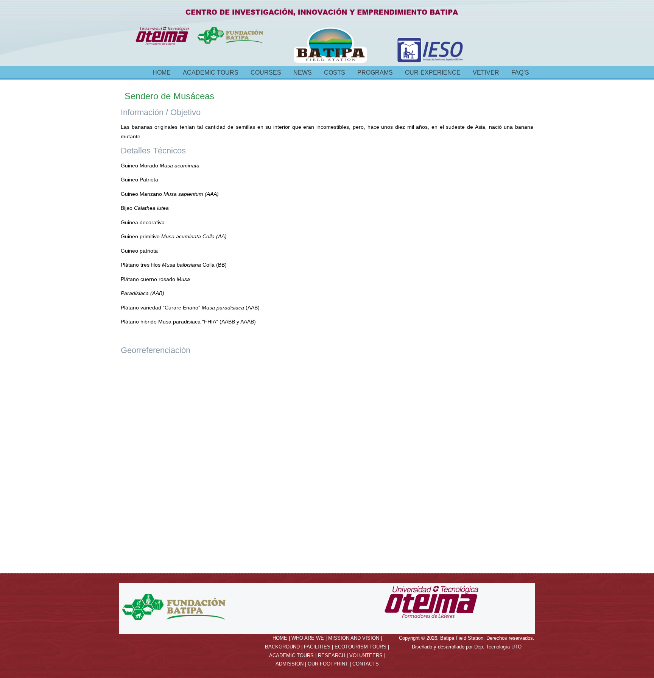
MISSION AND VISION (353, 638)
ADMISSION (290, 664)
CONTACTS (365, 664)
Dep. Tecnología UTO (498, 647)
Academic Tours (210, 72)
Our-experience (433, 72)
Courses (266, 72)
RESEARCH (331, 655)
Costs (334, 72)
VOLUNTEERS (366, 655)
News (302, 72)
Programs (375, 72)
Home (162, 72)
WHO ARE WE (307, 638)
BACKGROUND (282, 647)
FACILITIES (317, 647)
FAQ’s (520, 72)
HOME (279, 638)
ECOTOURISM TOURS (360, 647)
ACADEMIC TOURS (291, 655)
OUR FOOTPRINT (328, 664)
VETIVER (486, 72)
